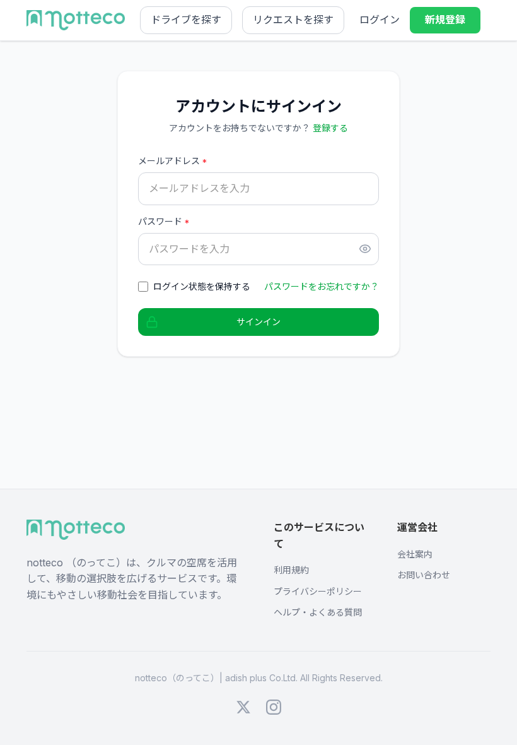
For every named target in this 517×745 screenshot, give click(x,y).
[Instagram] (273, 707)
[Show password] (365, 248)
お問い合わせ (423, 574)
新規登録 (445, 19)
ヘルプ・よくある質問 (318, 612)
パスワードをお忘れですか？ (321, 286)
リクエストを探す (293, 19)
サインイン (258, 321)
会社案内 (415, 554)
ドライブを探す (186, 19)
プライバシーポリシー (318, 591)
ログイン (379, 19)
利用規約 (291, 569)
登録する (330, 127)
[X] (243, 707)
